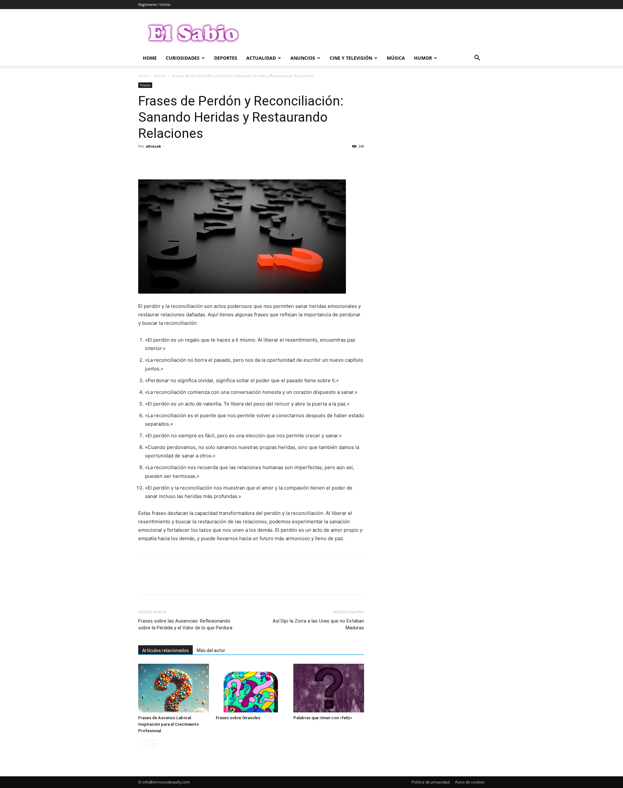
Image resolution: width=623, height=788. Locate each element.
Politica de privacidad (430, 782)
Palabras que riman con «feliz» (322, 717)
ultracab (153, 146)
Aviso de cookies (470, 782)
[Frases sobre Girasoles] (251, 688)
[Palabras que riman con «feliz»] (328, 688)
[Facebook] (144, 160)
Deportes (225, 58)
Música (396, 58)
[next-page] (153, 744)
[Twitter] (159, 160)
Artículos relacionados (165, 650)
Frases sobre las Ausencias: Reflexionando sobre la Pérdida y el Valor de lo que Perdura (185, 624)
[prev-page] (142, 744)
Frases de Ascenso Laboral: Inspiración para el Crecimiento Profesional (168, 724)
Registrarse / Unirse (154, 4)
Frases (160, 76)
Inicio (143, 76)
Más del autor (211, 650)
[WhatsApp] (189, 160)
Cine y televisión (351, 58)
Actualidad (261, 58)
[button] (477, 58)
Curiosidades (183, 58)
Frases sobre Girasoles (238, 717)
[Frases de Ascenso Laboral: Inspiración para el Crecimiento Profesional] (173, 688)
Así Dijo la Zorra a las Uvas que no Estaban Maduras (318, 624)
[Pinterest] (174, 160)
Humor (423, 58)
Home (150, 58)
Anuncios (302, 58)
